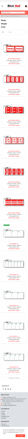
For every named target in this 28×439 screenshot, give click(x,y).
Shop (7, 16)
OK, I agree (20, 435)
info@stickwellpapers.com (9, 405)
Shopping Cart (5, 416)
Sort (3, 32)
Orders (3, 414)
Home (2, 16)
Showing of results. (14, 378)
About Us (4, 424)
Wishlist (4, 418)
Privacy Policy (5, 425)
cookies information (13, 432)
